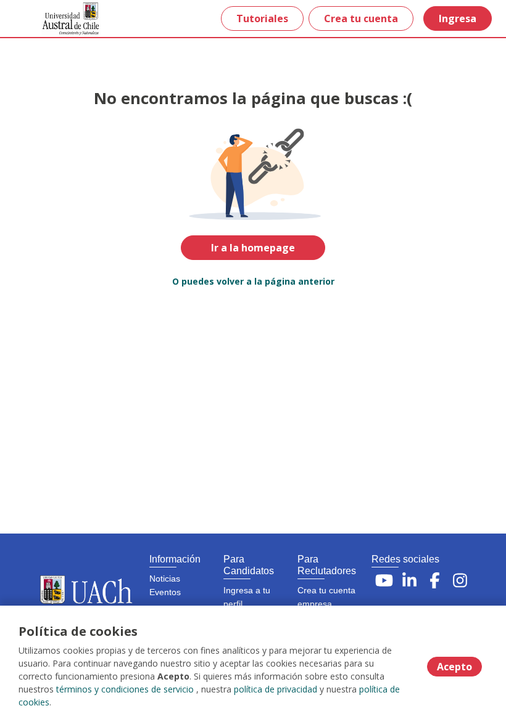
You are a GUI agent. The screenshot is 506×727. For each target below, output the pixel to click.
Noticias (164, 578)
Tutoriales (262, 18)
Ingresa (457, 18)
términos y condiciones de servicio (125, 689)
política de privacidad (275, 689)
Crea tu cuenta (361, 18)
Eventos (165, 592)
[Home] (53, 19)
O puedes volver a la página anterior (253, 281)
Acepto (454, 666)
